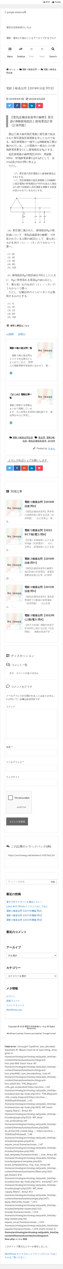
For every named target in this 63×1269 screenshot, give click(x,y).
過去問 (41, 437)
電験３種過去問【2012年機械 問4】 (24, 915)
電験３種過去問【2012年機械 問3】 (24, 919)
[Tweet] (9, 105)
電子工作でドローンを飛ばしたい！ (24, 901)
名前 (9, 747)
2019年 (51, 440)
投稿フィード (13, 1000)
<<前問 (10, 334)
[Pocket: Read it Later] (39, 105)
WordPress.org (14, 1009)
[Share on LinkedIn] (32, 105)
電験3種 (50, 437)
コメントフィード (15, 1005)
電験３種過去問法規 (23, 437)
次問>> (22, 334)
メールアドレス (15, 762)
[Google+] (24, 105)
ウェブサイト (13, 777)
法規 (24, 440)
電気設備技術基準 (37, 440)
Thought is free (49, 1033)
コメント (10, 706)
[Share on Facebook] (17, 105)
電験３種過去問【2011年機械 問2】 (24, 910)
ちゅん (51, 448)
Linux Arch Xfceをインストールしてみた (27, 906)
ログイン (10, 996)
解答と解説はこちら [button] (19, 325)
